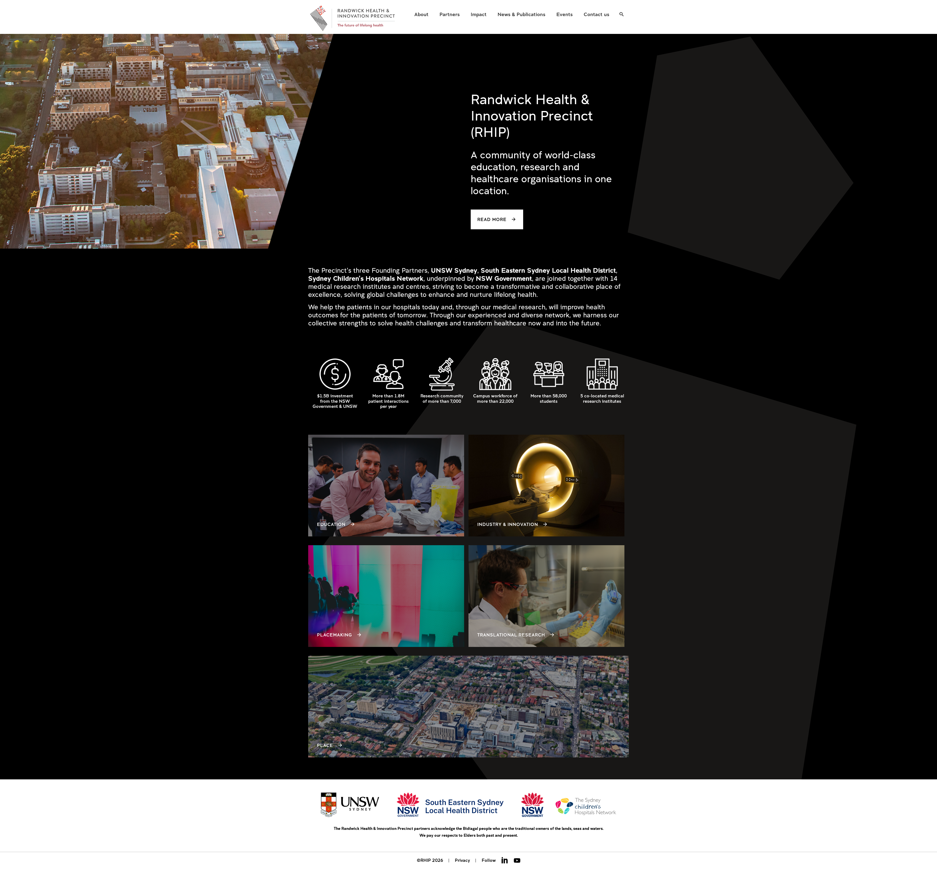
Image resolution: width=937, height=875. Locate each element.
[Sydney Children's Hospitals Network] (568, 805)
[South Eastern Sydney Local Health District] (450, 805)
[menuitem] (421, 14)
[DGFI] (352, 18)
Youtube (517, 860)
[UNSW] (350, 805)
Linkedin (504, 860)
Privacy (462, 860)
